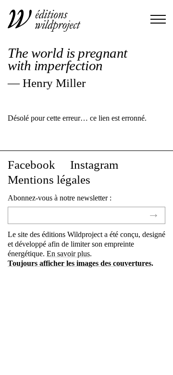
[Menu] (158, 20)
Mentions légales (49, 180)
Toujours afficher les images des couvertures (79, 263)
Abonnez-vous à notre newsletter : (59, 198)
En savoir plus (68, 254)
